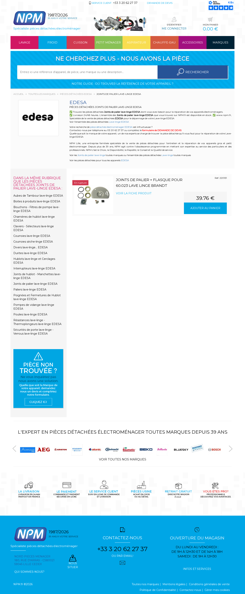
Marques (220, 42)
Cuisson (80, 42)
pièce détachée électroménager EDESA (111, 127)
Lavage (24, 42)
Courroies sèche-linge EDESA (33, 241)
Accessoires (192, 42)
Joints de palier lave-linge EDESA (35, 284)
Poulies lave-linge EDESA (30, 314)
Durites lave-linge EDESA (30, 253)
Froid (52, 42)
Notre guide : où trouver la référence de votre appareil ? (122, 83)
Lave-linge (167, 155)
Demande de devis (160, 2)
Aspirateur (136, 42)
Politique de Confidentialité (158, 590)
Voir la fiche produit (133, 193)
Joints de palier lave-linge (91, 155)
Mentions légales (174, 584)
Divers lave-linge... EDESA (30, 247)
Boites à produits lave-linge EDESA (36, 201)
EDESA (125, 160)
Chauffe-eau (164, 42)
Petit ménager (108, 42)
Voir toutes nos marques (122, 459)
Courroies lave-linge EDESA (31, 236)
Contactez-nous (190, 590)
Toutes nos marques (145, 584)
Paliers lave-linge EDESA (29, 289)
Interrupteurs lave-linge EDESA (34, 268)
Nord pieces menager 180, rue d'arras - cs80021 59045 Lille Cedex (34, 560)
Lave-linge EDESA (119, 121)
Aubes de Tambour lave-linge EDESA (38, 195)
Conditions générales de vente (209, 584)
